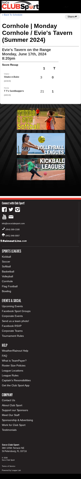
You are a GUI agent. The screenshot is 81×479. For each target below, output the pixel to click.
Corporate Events (12, 315)
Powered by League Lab (11, 470)
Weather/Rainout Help (15, 350)
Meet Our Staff (10, 415)
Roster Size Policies (13, 365)
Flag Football (10, 286)
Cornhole (7, 281)
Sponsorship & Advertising (17, 420)
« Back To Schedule (12, 15)
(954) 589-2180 (12, 229)
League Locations (12, 370)
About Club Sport (12, 405)
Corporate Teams (12, 330)
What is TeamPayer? (14, 360)
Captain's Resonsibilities (16, 380)
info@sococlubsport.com (13, 223)
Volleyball (7, 276)
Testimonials (9, 429)
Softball (6, 266)
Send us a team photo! (15, 321)
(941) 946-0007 (12, 236)
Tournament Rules (13, 335)
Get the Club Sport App (15, 385)
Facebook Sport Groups (16, 311)
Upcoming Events (12, 306)
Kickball (6, 256)
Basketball (8, 271)
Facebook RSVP (11, 325)
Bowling (6, 291)
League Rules (10, 375)
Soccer (6, 261)
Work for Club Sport (13, 424)
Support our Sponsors (15, 410)
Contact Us (8, 400)
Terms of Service (8, 466)
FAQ (4, 355)
